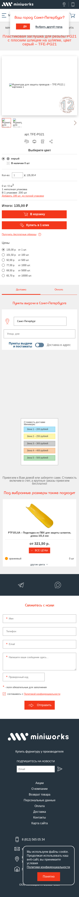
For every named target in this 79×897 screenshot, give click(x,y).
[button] (72, 122)
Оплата (40, 806)
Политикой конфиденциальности (42, 694)
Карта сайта (39, 823)
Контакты (39, 817)
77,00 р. (10, 265)
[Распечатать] (35, 141)
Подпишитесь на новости (36, 761)
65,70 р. (10, 275)
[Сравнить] (27, 141)
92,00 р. (10, 260)
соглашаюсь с (33, 694)
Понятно (49, 876)
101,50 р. (11, 255)
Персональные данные (39, 800)
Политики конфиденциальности (48, 867)
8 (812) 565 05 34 (33, 839)
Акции (39, 783)
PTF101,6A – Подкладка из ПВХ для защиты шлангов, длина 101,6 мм (39, 534)
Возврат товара (39, 794)
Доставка (39, 811)
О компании (39, 788)
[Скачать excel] (43, 141)
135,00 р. (11, 249)
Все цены (41, 550)
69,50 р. (10, 270)
